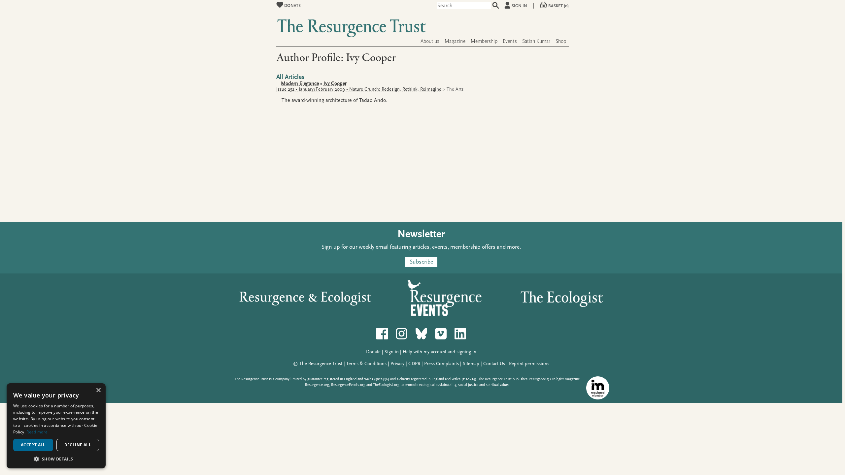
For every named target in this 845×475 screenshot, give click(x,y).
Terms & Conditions (366, 363)
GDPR (414, 363)
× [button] (98, 390)
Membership (484, 41)
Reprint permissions (529, 363)
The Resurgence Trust (320, 363)
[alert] (56, 425)
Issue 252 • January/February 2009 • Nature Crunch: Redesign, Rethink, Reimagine (358, 89)
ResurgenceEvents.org (348, 385)
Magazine (455, 41)
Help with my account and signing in (439, 352)
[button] (56, 459)
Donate (292, 5)
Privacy (397, 363)
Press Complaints (441, 363)
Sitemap (471, 363)
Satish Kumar (536, 41)
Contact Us (494, 363)
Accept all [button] (33, 445)
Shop (561, 41)
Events (510, 41)
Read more (37, 432)
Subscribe (421, 261)
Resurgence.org (317, 385)
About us (430, 41)
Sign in (519, 5)
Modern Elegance (300, 83)
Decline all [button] (77, 445)
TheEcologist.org (386, 385)
